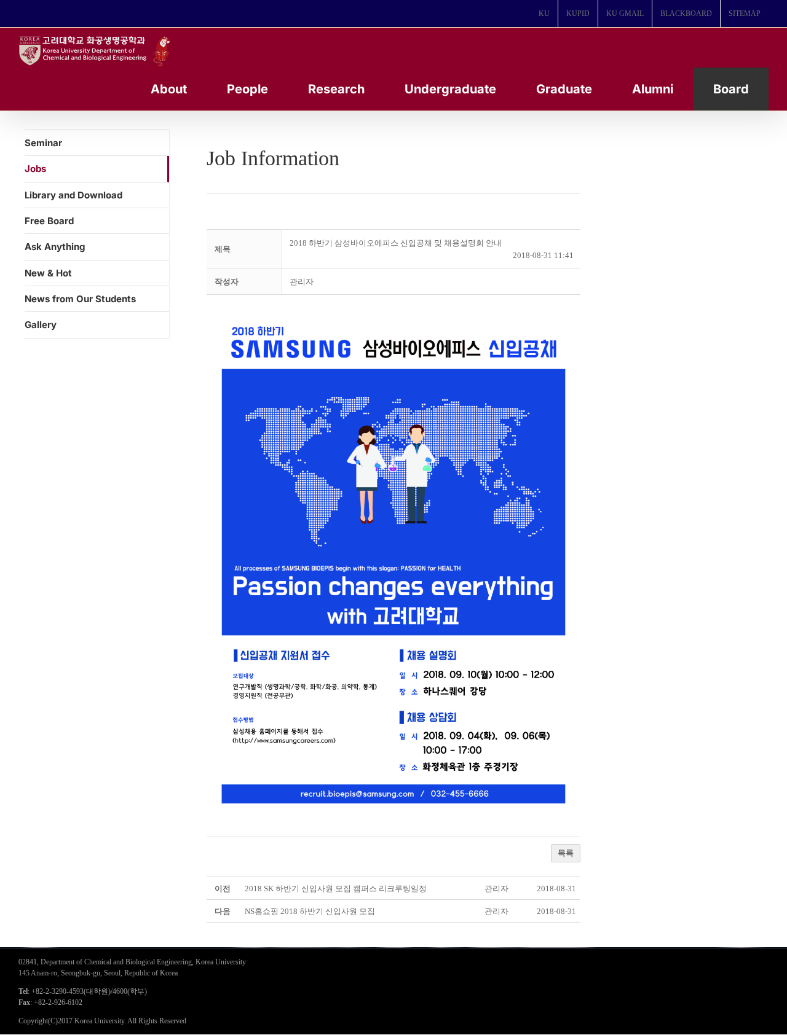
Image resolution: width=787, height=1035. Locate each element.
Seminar (43, 143)
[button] (302, 281)
